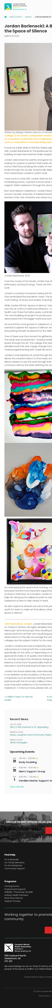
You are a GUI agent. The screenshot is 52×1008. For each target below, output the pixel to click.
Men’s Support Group (32, 771)
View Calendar (17, 786)
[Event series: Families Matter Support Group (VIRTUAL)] (38, 777)
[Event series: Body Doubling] (37, 758)
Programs (10, 881)
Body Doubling (28, 762)
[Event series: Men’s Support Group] (38, 767)
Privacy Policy (44, 996)
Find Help (9, 854)
